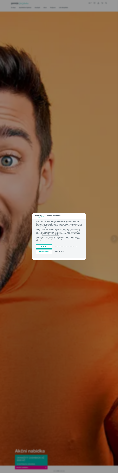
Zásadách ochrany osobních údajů (50, 235)
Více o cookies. (60, 251)
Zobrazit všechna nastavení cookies (66, 246)
